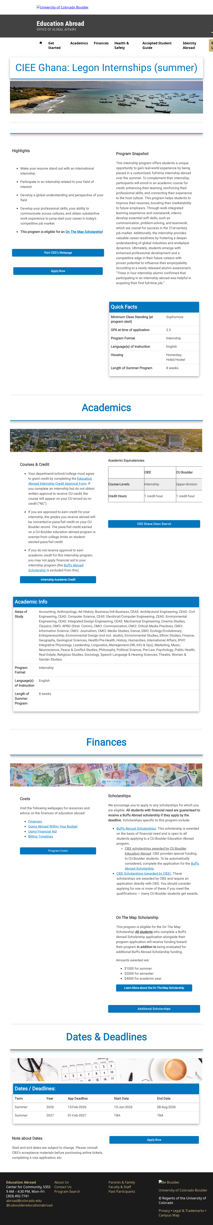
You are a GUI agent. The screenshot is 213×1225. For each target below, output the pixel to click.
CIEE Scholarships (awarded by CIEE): (144, 873)
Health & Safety (121, 45)
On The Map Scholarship (84, 231)
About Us (61, 1182)
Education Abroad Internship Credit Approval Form (60, 481)
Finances (101, 43)
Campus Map (169, 1215)
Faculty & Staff (120, 1187)
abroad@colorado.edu (24, 1200)
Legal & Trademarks (188, 1210)
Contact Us (63, 1187)
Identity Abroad (189, 45)
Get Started (54, 45)
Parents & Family (122, 1182)
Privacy (164, 1210)
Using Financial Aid (42, 831)
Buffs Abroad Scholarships (136, 828)
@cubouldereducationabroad (29, 1205)
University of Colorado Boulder (183, 1190)
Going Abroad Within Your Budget (53, 826)
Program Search (67, 1191)
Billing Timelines (40, 836)
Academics (79, 43)
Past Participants (122, 1191)
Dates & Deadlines (106, 1037)
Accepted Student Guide (157, 45)
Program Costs (58, 851)
